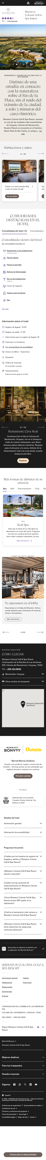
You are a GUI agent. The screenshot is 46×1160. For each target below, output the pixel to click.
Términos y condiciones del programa (14, 1111)
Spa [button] (8, 300)
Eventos (5, 996)
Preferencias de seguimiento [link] (11, 1105)
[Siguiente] (40, 153)
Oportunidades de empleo (32, 1105)
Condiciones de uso (8, 1108)
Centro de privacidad (9, 1114)
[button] (28, 3)
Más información (23, 541)
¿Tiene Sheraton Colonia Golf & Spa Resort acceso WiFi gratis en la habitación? (19, 900)
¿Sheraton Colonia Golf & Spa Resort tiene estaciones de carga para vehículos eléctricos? (20, 927)
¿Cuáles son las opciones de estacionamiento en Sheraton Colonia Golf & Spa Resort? (20, 886)
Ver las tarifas (12, 196)
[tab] (14, 231)
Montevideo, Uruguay (14, 674)
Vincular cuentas (23, 776)
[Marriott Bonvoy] (38, 2)
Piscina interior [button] (12, 258)
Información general (12, 823)
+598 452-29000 (13, 669)
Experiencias (7, 991)
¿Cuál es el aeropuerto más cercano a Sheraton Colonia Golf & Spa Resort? (20, 913)
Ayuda (32, 1117)
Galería (26, 978)
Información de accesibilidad (16, 832)
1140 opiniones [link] (12, 21)
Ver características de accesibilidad (19, 347)
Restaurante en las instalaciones (19, 251)
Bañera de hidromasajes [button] (16, 272)
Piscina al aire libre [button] (14, 265)
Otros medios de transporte (17, 681)
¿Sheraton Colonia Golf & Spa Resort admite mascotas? (20, 872)
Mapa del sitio (23, 1117)
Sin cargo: (14, 1017)
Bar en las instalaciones (16, 279)
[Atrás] (5, 153)
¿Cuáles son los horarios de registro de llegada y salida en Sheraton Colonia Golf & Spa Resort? (21, 859)
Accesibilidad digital (8, 1117)
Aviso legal (27, 982)
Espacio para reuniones (16, 293)
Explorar (23, 460)
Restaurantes (7, 987)
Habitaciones (7, 982)
